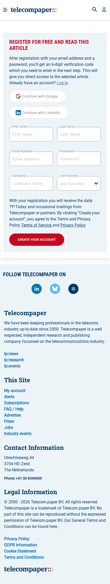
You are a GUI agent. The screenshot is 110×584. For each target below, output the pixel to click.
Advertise (12, 415)
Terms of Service (36, 225)
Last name (67, 127)
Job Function (69, 176)
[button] (104, 10)
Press (9, 421)
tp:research (14, 359)
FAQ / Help (14, 409)
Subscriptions (16, 402)
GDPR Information (20, 545)
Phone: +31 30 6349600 (23, 478)
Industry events (17, 433)
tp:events (12, 366)
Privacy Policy (73, 225)
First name (19, 127)
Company (19, 176)
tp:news (11, 353)
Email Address (22, 151)
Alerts (9, 396)
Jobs (8, 427)
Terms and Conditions (24, 557)
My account (14, 390)
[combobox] (79, 183)
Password (67, 151)
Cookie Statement (20, 551)
